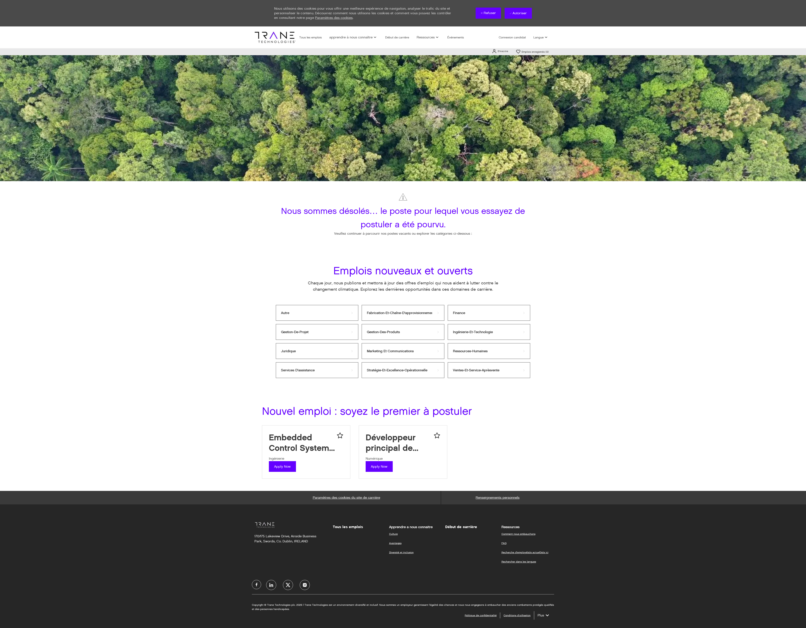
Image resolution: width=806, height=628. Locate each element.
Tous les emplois (310, 37)
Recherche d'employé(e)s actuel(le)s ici (524, 552)
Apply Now (282, 466)
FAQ (503, 543)
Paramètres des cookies (334, 18)
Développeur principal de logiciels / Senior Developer (398, 442)
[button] (500, 51)
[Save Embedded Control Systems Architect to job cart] (340, 435)
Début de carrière (397, 37)
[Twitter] (288, 585)
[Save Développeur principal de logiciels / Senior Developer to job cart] (437, 435)
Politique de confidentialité (481, 615)
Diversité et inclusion (401, 552)
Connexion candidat (512, 37)
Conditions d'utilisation (517, 615)
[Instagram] (305, 585)
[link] (317, 312)
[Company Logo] (275, 37)
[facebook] (256, 584)
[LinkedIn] (271, 585)
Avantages (395, 543)
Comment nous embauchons (518, 533)
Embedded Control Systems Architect (301, 442)
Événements (455, 37)
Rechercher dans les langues (518, 561)
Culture (393, 533)
